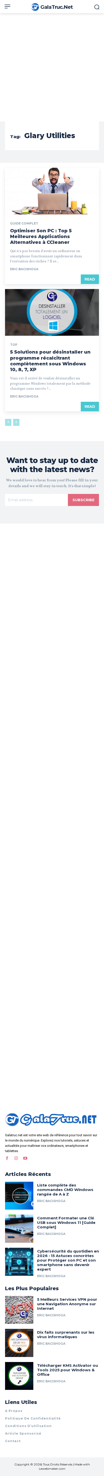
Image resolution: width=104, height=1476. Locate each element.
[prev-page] (8, 422)
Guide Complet (24, 223)
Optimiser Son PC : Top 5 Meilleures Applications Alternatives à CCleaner (41, 236)
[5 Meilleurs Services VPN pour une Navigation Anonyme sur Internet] (19, 1310)
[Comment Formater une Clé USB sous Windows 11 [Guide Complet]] (19, 1229)
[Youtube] (25, 1158)
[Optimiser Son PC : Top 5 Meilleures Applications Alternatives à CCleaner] (52, 191)
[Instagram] (16, 1158)
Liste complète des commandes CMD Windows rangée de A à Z (65, 1190)
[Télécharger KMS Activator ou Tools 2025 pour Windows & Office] (19, 1376)
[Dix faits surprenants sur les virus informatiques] (19, 1343)
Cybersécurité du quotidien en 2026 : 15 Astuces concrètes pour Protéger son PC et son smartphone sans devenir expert (68, 1260)
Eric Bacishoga (24, 269)
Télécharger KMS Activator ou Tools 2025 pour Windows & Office (67, 1370)
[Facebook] (7, 1158)
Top (13, 344)
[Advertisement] (52, 67)
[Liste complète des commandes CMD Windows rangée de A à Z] (19, 1196)
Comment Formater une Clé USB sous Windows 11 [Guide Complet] (66, 1222)
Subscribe (83, 500)
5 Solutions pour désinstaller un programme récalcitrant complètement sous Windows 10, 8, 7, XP (50, 360)
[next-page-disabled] (16, 422)
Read (90, 279)
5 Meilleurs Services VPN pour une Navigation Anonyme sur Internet (67, 1304)
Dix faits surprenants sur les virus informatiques (65, 1334)
